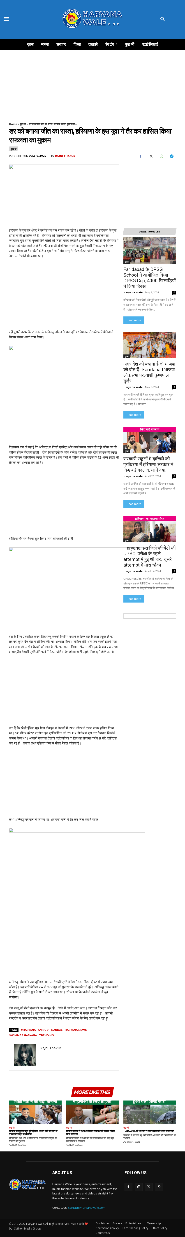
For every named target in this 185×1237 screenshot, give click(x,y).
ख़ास (127, 261)
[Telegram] (171, 156)
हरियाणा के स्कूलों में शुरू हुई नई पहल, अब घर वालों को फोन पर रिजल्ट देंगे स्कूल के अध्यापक (33, 1132)
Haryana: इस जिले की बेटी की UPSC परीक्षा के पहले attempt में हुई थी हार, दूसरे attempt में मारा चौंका (149, 556)
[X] (150, 156)
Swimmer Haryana (23, 1035)
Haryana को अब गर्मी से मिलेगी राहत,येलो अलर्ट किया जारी (148, 1131)
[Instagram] (139, 1187)
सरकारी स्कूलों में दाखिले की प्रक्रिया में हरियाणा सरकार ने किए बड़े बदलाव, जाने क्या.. (148, 464)
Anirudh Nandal (50, 1029)
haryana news (76, 1029)
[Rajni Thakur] (25, 1055)
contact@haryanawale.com (86, 1208)
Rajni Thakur (65, 156)
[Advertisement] (92, 83)
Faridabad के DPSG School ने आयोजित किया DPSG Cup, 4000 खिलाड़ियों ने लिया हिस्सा (149, 278)
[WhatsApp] (161, 156)
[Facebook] (140, 156)
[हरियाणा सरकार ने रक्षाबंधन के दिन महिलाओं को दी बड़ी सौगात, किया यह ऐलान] (92, 1112)
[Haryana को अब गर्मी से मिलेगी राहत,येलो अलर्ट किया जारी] (149, 1112)
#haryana (28, 1029)
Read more (134, 320)
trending (46, 1035)
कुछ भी (23, 124)
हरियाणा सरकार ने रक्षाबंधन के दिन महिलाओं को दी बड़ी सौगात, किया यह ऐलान (90, 1132)
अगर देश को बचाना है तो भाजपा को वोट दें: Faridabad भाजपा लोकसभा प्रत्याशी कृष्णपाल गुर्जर (149, 372)
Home (13, 124)
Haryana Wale (133, 292)
